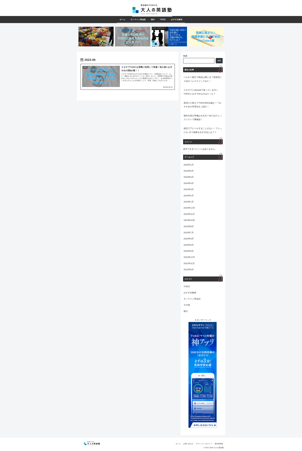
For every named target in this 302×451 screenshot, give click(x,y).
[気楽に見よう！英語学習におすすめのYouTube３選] (206, 36)
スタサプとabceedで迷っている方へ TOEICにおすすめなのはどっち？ (202, 92)
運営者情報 (219, 444)
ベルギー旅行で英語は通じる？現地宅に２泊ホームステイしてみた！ (203, 79)
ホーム (178, 444)
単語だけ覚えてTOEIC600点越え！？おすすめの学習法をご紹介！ (202, 105)
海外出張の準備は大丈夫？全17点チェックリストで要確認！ (203, 118)
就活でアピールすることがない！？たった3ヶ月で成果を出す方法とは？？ (203, 130)
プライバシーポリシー (204, 444)
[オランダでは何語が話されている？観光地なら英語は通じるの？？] (96, 36)
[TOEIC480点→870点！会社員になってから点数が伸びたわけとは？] (169, 36)
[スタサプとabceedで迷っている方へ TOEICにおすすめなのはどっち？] (132, 36)
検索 (185, 56)
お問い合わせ (188, 444)
